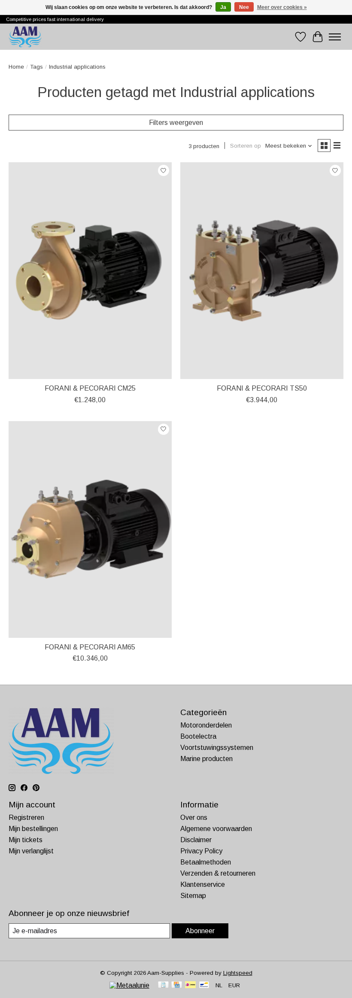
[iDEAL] (190, 985)
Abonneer (200, 930)
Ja (223, 7)
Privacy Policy (201, 851)
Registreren (26, 817)
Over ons (193, 817)
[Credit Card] (176, 985)
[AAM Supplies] (25, 36)
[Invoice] (163, 985)
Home (16, 67)
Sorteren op (245, 146)
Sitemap (193, 895)
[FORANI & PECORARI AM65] (90, 529)
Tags (36, 67)
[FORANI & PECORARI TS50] (261, 270)
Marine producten (206, 758)
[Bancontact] (204, 985)
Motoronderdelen (206, 725)
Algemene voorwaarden (216, 828)
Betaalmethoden (205, 862)
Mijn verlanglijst (31, 851)
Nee (244, 7)
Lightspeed (237, 973)
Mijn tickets (25, 839)
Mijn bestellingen (33, 828)
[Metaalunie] (129, 985)
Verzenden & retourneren (217, 873)
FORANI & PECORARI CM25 (90, 388)
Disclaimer (196, 839)
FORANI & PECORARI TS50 (262, 388)
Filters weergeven (176, 122)
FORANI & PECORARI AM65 (90, 647)
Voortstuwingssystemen (216, 747)
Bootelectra (198, 736)
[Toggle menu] (334, 37)
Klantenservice (202, 884)
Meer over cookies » (282, 7)
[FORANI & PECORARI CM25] (90, 270)
